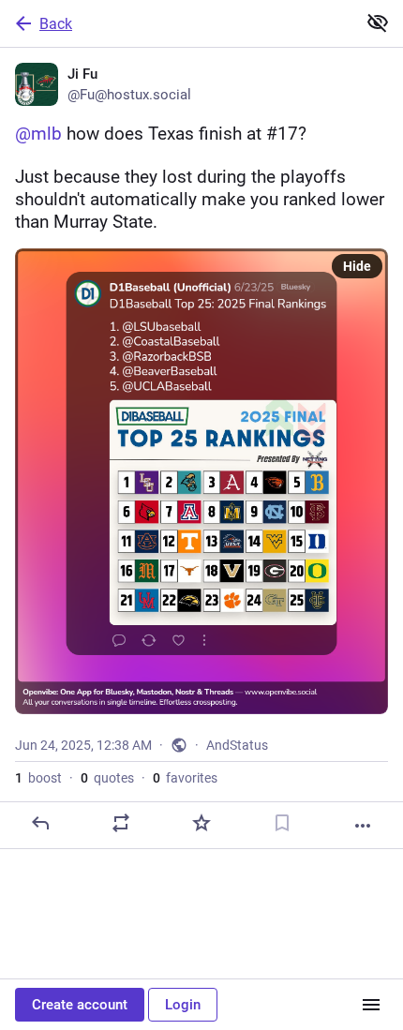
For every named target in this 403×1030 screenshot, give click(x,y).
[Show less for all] (377, 22)
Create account (79, 1004)
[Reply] (40, 823)
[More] (362, 825)
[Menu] (371, 1004)
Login (183, 1004)
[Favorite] (201, 823)
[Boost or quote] (121, 823)
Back (55, 24)
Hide (357, 266)
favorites (185, 777)
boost (38, 777)
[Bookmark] (282, 823)
